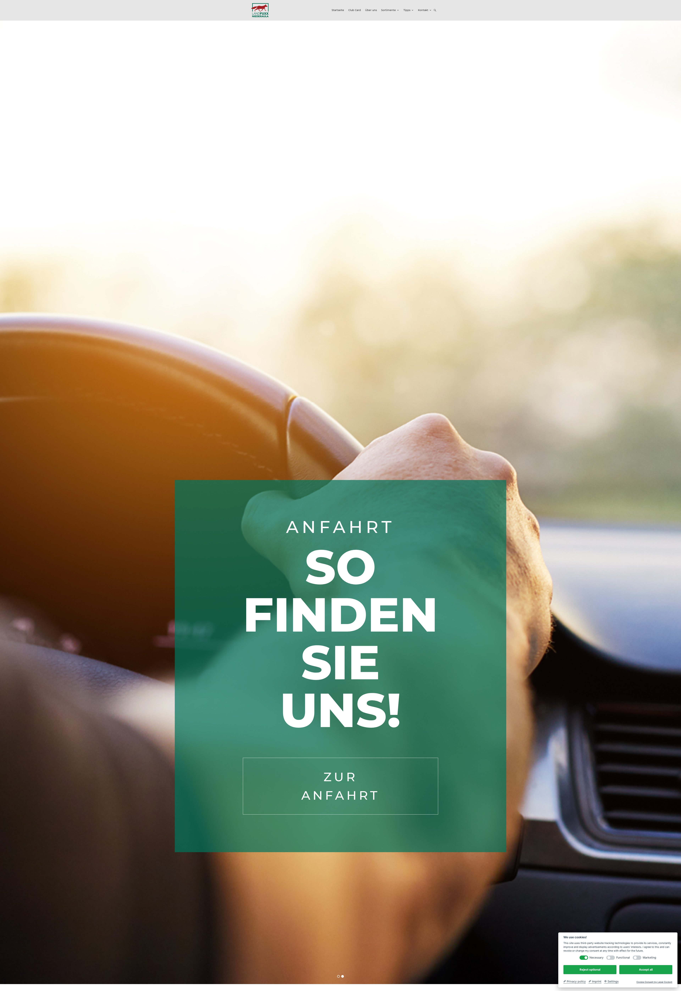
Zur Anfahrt (340, 786)
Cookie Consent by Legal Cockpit (654, 982)
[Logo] (260, 10)
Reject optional (590, 969)
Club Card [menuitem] (354, 10)
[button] (435, 10)
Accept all (646, 969)
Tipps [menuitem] (406, 10)
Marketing (649, 957)
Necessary (596, 957)
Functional (623, 957)
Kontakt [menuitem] (423, 10)
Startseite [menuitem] (338, 10)
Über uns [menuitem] (371, 10)
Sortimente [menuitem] (388, 10)
